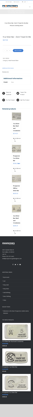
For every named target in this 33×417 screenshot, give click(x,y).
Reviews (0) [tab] (5, 72)
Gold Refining (6, 292)
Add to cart (18, 50)
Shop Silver (6, 288)
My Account (6, 277)
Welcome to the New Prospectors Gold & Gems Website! (16, 312)
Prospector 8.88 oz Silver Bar (16, 188)
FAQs (4, 300)
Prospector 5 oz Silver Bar (16, 158)
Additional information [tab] (8, 68)
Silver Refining (7, 296)
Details (19, 138)
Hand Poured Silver (13, 60)
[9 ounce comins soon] (16, 24)
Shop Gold (6, 285)
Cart (4, 281)
